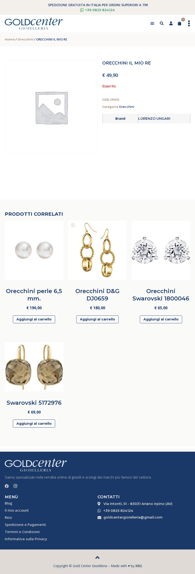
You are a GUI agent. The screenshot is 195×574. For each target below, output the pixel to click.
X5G (138, 566)
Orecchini (25, 39)
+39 (100, 10)
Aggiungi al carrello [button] (34, 319)
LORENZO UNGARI (154, 118)
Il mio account (17, 510)
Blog (8, 503)
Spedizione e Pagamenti (25, 524)
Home (10, 39)
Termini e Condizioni (22, 531)
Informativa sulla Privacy (26, 538)
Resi (8, 517)
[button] (152, 23)
